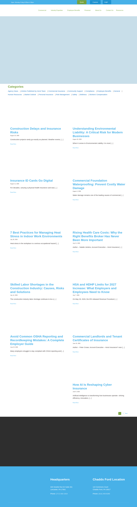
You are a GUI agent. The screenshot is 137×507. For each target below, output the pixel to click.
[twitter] (123, 2)
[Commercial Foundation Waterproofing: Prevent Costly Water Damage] (99, 165)
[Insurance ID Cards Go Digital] (37, 165)
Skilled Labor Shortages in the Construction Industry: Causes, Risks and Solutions (37, 288)
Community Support (75, 91)
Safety (74, 95)
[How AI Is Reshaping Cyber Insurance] (99, 369)
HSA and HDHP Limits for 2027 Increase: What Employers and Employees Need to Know (94, 288)
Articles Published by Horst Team (33, 91)
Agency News (13, 91)
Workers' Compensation (98, 95)
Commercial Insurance (56, 91)
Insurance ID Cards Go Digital (31, 180)
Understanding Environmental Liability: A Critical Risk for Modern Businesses (98, 132)
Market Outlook (30, 95)
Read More (13, 144)
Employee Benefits (104, 91)
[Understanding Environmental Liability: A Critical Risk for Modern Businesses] (99, 113)
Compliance (90, 91)
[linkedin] (120, 2)
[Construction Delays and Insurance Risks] (37, 113)
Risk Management (63, 95)
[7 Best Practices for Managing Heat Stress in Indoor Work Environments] (37, 217)
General (117, 91)
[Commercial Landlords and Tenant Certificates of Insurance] (99, 321)
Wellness (83, 95)
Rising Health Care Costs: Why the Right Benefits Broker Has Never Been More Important (97, 236)
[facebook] (117, 2)
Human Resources (15, 95)
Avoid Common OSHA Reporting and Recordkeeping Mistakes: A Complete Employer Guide (37, 340)
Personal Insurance (46, 95)
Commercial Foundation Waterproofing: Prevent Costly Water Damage (99, 184)
